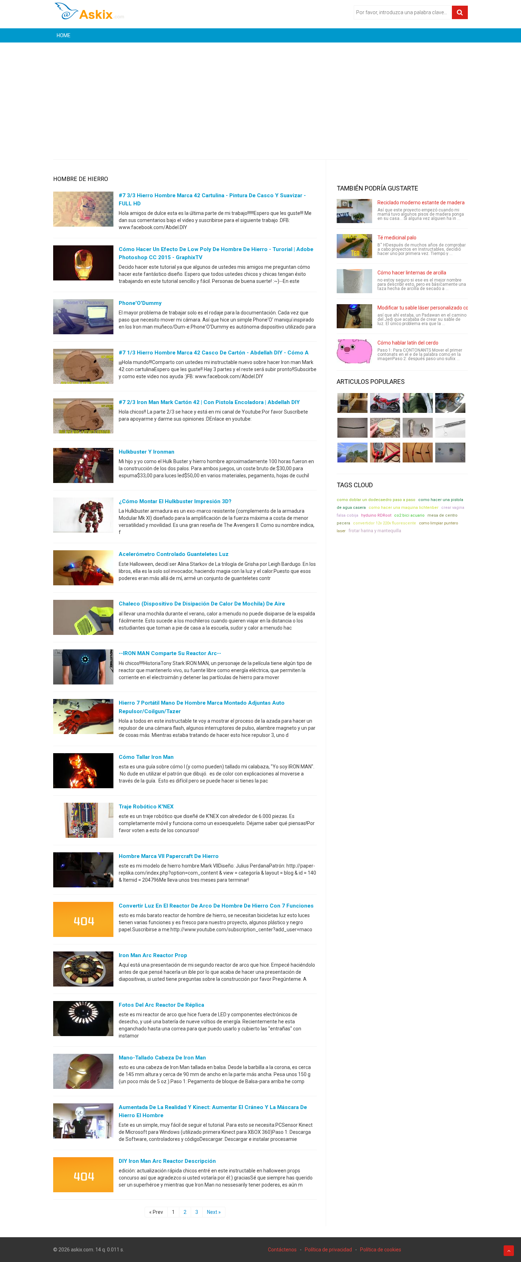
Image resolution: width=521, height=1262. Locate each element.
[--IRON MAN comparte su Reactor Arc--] (83, 668)
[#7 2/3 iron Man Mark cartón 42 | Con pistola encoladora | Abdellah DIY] (83, 417)
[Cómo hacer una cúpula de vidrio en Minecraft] (352, 452)
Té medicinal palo (396, 237)
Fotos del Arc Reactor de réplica (161, 1005)
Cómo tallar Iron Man (146, 757)
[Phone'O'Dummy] (83, 318)
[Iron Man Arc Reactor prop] (83, 970)
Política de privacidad (328, 1249)
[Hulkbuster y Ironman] (83, 467)
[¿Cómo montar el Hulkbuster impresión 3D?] (83, 516)
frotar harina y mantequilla (374, 530)
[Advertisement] (260, 95)
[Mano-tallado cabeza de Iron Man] (83, 1072)
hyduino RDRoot (376, 515)
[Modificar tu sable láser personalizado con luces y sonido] (354, 316)
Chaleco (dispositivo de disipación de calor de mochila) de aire (202, 604)
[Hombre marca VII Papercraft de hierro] (83, 871)
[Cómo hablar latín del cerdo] (354, 351)
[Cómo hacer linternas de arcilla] (354, 281)
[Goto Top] (509, 1250)
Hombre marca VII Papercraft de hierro (169, 856)
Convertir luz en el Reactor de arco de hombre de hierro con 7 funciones (216, 906)
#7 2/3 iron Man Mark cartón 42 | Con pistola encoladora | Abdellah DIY (209, 402)
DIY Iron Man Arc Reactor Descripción (167, 1161)
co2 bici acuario (409, 515)
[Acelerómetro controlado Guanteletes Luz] (83, 569)
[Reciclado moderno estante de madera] (354, 211)
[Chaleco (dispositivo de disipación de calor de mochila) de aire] (83, 619)
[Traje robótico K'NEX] (83, 821)
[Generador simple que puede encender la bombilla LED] (450, 452)
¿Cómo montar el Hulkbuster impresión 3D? (175, 501)
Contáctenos (282, 1249)
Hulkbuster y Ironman (146, 452)
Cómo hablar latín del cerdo (407, 343)
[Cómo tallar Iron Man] (83, 772)
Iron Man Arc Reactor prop (153, 955)
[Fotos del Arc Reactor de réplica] (83, 1020)
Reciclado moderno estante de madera (421, 202)
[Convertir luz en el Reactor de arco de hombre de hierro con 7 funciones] (83, 920)
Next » (214, 1212)
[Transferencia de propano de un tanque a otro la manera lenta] (450, 403)
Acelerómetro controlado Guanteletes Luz (174, 554)
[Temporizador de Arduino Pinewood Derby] (352, 403)
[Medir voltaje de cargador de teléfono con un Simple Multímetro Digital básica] (385, 452)
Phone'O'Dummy (140, 303)
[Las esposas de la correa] (352, 427)
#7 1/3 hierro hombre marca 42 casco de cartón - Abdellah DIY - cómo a (214, 352)
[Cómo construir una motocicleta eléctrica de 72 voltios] (385, 403)
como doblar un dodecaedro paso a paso (376, 500)
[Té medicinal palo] (354, 246)
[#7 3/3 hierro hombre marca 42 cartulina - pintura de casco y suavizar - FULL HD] (83, 211)
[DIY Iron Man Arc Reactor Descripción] (83, 1176)
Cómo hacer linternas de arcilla (411, 272)
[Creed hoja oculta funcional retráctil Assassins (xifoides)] (450, 427)
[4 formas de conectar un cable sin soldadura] (417, 452)
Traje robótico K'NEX (146, 806)
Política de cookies (380, 1249)
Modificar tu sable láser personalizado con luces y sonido (440, 308)
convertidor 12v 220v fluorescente (384, 523)
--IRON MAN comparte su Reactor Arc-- (170, 653)
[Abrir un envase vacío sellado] (385, 427)
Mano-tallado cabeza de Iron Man (162, 1057)
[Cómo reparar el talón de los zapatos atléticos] (417, 403)
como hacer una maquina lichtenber (403, 507)
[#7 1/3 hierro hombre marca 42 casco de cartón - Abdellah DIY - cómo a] (83, 368)
